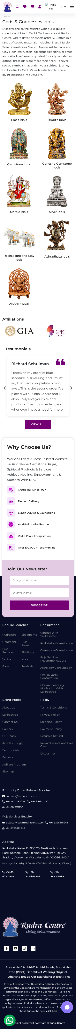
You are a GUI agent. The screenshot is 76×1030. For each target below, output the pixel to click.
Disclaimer (47, 753)
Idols (24, 659)
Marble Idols (19, 212)
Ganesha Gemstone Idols (57, 165)
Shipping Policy (51, 722)
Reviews (7, 757)
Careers (7, 729)
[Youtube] (15, 948)
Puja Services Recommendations (53, 659)
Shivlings (27, 652)
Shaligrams (29, 634)
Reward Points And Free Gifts (56, 745)
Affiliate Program (14, 764)
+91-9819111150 (40, 801)
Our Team (9, 736)
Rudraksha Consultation (56, 643)
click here (51, 1011)
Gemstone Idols (19, 164)
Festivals (27, 666)
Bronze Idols (57, 120)
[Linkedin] (33, 948)
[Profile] (39, 7)
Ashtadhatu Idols (57, 256)
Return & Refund (51, 736)
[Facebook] (7, 948)
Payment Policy (51, 729)
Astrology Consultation (56, 667)
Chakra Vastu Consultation (49, 676)
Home (7, 16)
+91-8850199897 (57, 874)
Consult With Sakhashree (49, 634)
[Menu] (72, 6)
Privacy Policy (50, 714)
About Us (8, 707)
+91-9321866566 (33, 874)
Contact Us (10, 722)
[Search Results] (17, 7)
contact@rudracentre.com (22, 796)
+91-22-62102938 (8, 874)
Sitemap (8, 771)
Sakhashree (10, 714)
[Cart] (32, 7)
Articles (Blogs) (12, 743)
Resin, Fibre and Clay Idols (19, 257)
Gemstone (9, 642)
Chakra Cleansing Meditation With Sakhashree (52, 688)
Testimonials (10, 750)
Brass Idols (19, 120)
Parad (6, 666)
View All (38, 424)
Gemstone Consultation (56, 650)
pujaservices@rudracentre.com (25, 822)
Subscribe (39, 605)
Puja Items (25, 643)
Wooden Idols (19, 304)
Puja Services (8, 650)
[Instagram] (24, 948)
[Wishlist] (25, 7)
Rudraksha (9, 634)
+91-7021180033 (15, 801)
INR (61, 6)
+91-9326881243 (58, 822)
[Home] (7, 7)
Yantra (6, 659)
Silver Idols (57, 212)
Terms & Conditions (53, 707)
